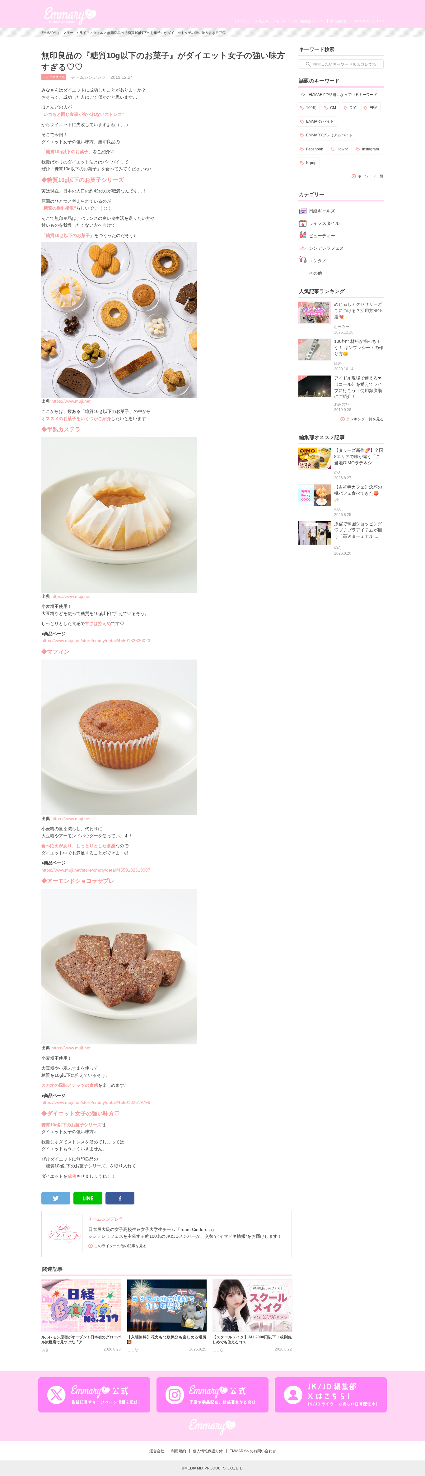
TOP (380, 21)
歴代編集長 (338, 21)
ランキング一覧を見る (365, 419)
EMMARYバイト (320, 121)
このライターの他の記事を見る (120, 1246)
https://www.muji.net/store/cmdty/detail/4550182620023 (95, 640)
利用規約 (178, 1451)
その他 (315, 273)
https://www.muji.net (71, 401)
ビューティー (322, 235)
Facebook (314, 149)
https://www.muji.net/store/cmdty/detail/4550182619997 (95, 870)
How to (342, 149)
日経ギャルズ (322, 210)
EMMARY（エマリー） (59, 33)
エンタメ (317, 260)
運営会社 (156, 1451)
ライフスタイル (91, 33)
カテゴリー (241, 21)
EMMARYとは (362, 21)
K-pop (311, 163)
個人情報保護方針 (208, 1451)
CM (333, 108)
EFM (373, 108)
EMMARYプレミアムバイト (329, 135)
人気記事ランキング (270, 21)
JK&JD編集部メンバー (308, 21)
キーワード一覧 (370, 176)
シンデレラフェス (326, 248)
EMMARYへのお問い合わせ (253, 1451)
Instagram (370, 149)
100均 (311, 108)
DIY (353, 108)
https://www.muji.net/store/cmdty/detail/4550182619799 (95, 1102)
